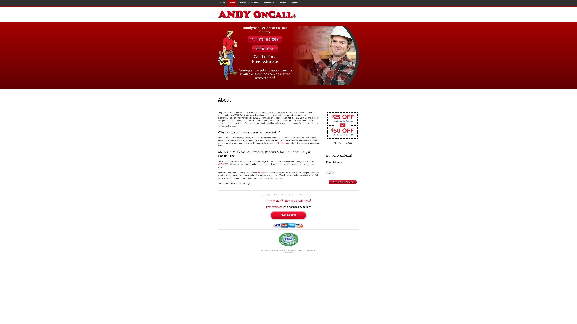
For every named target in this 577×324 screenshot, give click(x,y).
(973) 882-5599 (288, 215)
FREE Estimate (282, 143)
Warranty (255, 3)
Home (222, 3)
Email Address (334, 162)
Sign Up (330, 172)
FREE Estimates (259, 172)
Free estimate (274, 206)
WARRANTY (223, 164)
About (232, 3)
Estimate (295, 3)
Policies (242, 3)
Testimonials (268, 3)
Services (282, 3)
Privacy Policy (288, 252)
